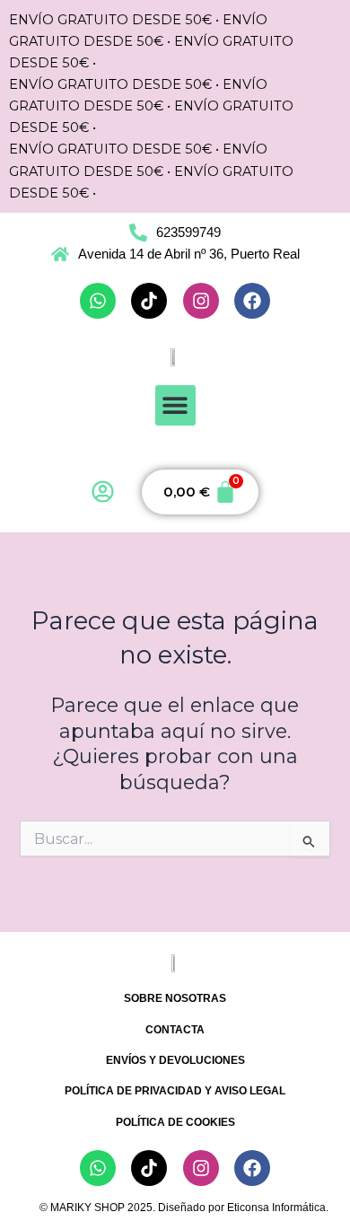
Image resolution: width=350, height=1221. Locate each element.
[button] (175, 405)
